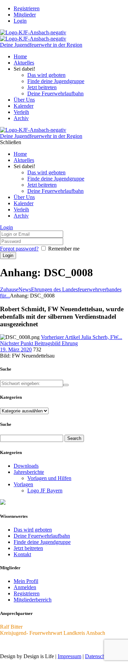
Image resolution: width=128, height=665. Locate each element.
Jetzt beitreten (28, 548)
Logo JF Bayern (44, 490)
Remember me (64, 249)
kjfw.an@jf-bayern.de (23, 645)
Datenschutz (98, 656)
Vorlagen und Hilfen (49, 478)
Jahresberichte (29, 472)
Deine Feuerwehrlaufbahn (42, 536)
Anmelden (25, 587)
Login (20, 21)
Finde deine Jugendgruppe (42, 542)
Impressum (69, 656)
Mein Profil (26, 581)
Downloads (26, 466)
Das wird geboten (33, 530)
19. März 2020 (16, 349)
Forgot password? (19, 249)
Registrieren (27, 593)
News (24, 289)
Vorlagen (23, 484)
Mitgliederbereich (33, 600)
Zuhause (9, 289)
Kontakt (22, 554)
